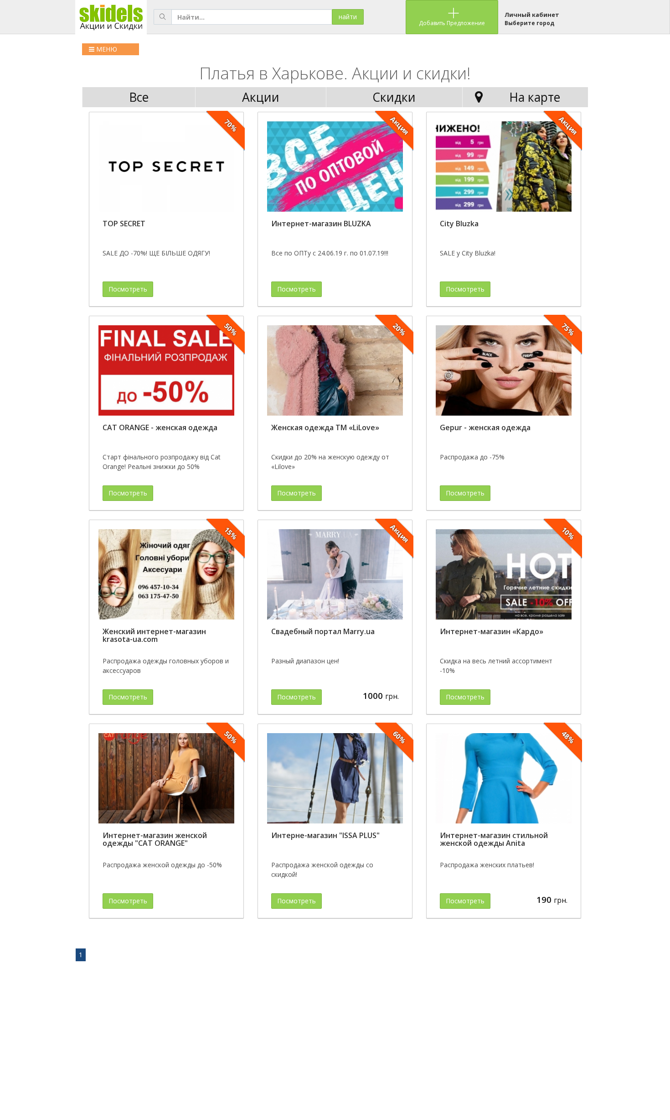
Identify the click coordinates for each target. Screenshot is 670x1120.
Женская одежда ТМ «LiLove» (325, 427)
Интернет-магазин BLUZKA (321, 224)
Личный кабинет (532, 14)
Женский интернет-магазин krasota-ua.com (154, 635)
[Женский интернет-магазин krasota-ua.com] (166, 574)
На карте (534, 97)
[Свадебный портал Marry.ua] (335, 574)
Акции (260, 97)
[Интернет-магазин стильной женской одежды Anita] (504, 778)
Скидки (394, 97)
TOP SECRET (124, 224)
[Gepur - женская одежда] (504, 370)
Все (139, 97)
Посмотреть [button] (127, 289)
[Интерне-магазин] (335, 778)
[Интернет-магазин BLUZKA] (335, 166)
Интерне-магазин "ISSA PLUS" (325, 835)
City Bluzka (459, 224)
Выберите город (529, 23)
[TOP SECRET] (166, 166)
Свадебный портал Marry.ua (323, 631)
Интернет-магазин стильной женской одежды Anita (494, 839)
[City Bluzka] (504, 166)
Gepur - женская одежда (485, 427)
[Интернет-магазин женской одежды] (166, 778)
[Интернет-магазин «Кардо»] (504, 574)
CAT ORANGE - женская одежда (160, 427)
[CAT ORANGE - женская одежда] (166, 370)
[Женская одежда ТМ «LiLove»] (335, 370)
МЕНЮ (105, 49)
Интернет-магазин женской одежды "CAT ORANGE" (155, 839)
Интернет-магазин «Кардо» (491, 631)
